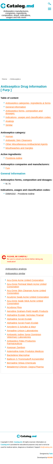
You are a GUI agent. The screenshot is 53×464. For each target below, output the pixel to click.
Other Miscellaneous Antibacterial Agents (27, 144)
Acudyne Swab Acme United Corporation (28, 297)
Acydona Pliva (14, 307)
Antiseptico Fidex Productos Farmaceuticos (21, 342)
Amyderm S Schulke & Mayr (21, 326)
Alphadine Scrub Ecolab (19, 319)
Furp (8, 168)
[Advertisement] (26, 48)
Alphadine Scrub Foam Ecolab (22, 323)
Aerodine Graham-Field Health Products (27, 311)
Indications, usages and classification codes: (28, 117)
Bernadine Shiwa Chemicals (21, 363)
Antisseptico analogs (16, 269)
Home (4, 79)
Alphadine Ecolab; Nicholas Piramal (25, 315)
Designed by (46, 454)
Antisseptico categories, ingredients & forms (28, 103)
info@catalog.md (46, 447)
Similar (9, 125)
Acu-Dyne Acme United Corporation (25, 280)
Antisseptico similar (15, 273)
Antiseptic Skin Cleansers (19, 140)
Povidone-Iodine (14, 158)
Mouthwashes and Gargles (19, 148)
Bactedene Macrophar (18, 355)
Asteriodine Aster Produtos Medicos (25, 351)
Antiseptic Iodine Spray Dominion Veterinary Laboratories (24, 335)
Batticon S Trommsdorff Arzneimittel (25, 359)
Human (9, 136)
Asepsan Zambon (16, 347)
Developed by (45, 457)
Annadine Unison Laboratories (22, 330)
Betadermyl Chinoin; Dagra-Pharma (25, 367)
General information (16, 107)
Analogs (10, 121)
